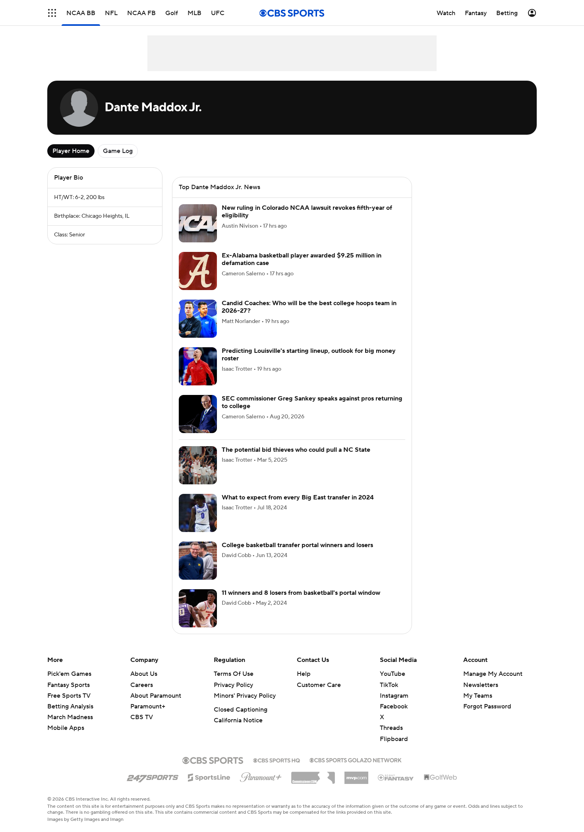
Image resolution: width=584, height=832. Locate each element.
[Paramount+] (261, 785)
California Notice (238, 730)
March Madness (70, 727)
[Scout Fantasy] (396, 787)
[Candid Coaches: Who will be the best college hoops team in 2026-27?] (198, 328)
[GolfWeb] (440, 787)
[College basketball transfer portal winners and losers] (198, 570)
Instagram (394, 705)
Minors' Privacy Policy (245, 705)
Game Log (118, 151)
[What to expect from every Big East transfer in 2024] (198, 522)
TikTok (389, 694)
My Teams (477, 705)
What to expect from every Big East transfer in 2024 (298, 507)
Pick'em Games (69, 683)
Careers (141, 694)
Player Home (70, 151)
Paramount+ (147, 716)
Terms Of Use (233, 683)
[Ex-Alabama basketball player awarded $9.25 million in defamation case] (198, 280)
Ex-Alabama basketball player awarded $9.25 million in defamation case (301, 269)
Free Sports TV (69, 705)
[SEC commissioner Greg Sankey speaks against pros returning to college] (198, 423)
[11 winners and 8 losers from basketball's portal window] (198, 618)
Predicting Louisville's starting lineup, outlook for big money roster (309, 364)
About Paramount (155, 705)
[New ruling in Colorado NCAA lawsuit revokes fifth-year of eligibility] (198, 233)
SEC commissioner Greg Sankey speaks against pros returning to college (312, 412)
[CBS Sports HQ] (276, 769)
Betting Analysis (70, 716)
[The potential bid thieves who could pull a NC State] (198, 475)
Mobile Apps (65, 737)
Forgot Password (487, 716)
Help (304, 683)
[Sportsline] (209, 786)
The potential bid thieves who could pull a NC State (296, 459)
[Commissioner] (313, 784)
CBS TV (141, 727)
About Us (143, 683)
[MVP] (356, 784)
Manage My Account (492, 683)
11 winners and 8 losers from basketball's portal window (301, 602)
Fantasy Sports (68, 694)
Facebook (394, 716)
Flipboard (394, 749)
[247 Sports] (152, 785)
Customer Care (319, 694)
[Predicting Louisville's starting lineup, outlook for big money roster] (198, 376)
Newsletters (480, 694)
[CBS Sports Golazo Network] (355, 769)
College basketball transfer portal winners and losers (297, 555)
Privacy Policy (233, 694)
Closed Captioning (240, 719)
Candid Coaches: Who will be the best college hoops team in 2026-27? (309, 316)
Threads (391, 737)
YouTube (392, 683)
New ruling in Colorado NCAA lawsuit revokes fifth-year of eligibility (307, 221)
